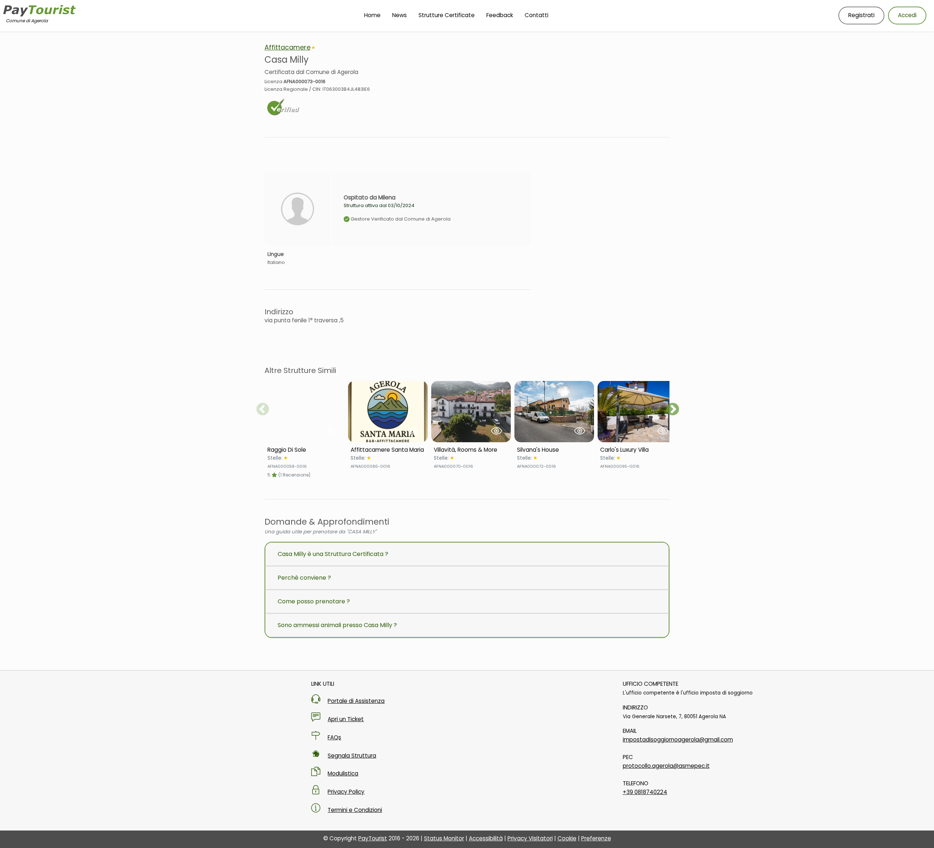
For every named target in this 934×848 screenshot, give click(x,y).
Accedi (907, 15)
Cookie (566, 838)
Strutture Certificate (446, 15)
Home (372, 15)
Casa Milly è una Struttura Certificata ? (333, 554)
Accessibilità (486, 838)
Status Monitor (444, 838)
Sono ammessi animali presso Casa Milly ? (337, 625)
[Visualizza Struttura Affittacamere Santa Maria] (388, 412)
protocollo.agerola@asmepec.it (666, 766)
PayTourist (372, 838)
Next (672, 409)
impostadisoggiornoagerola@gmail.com (678, 739)
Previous (262, 409)
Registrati (861, 15)
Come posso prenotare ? (314, 601)
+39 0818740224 (645, 792)
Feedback (499, 15)
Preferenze (596, 838)
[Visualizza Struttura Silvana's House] (554, 412)
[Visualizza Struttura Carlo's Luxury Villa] (637, 412)
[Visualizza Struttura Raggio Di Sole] (305, 412)
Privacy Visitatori (530, 838)
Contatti (536, 15)
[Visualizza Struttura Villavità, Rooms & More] (471, 412)
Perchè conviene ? (304, 577)
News (399, 15)
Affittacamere (287, 47)
